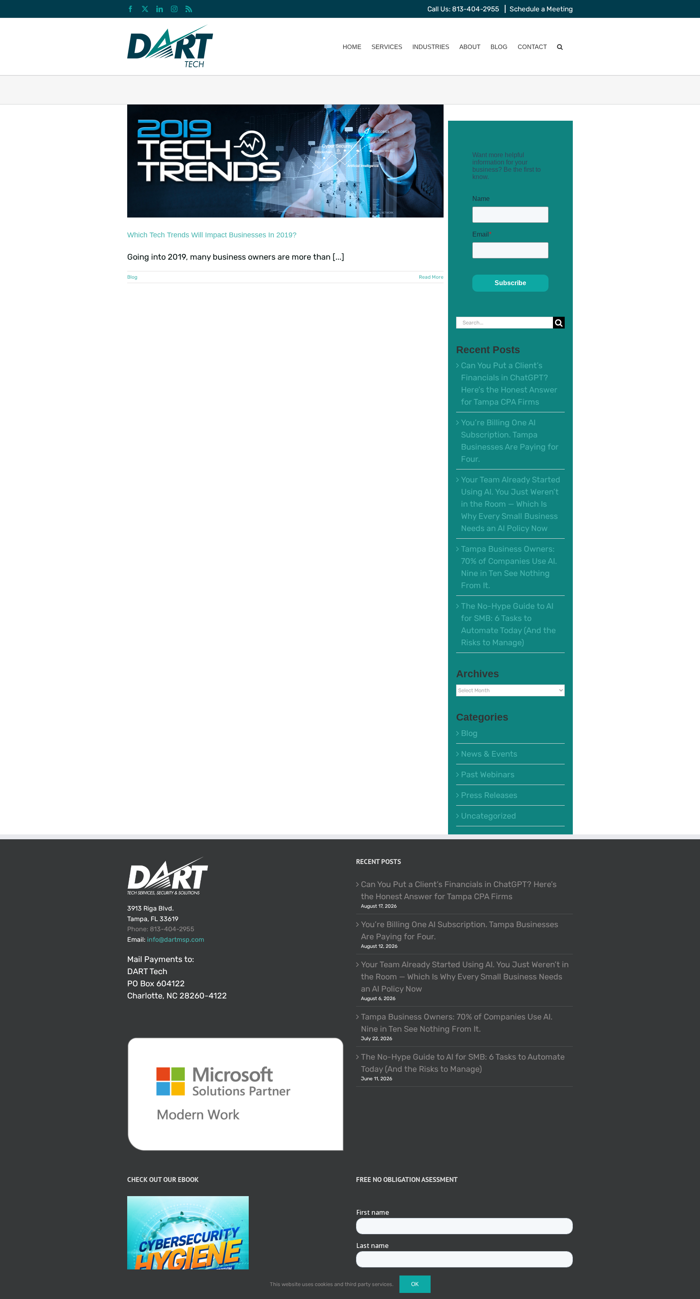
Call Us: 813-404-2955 (463, 9)
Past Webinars (487, 774)
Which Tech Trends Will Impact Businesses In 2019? (212, 235)
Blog (132, 277)
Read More (431, 277)
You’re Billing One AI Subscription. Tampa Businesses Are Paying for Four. (459, 930)
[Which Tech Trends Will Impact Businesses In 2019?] (285, 161)
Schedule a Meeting (541, 9)
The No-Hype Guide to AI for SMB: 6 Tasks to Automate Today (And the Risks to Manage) (463, 1063)
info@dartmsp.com (175, 939)
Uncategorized (488, 816)
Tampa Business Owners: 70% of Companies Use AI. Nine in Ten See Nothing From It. (457, 1023)
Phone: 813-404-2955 (160, 929)
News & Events (489, 754)
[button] (560, 46)
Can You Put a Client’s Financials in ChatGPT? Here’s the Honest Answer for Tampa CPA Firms (459, 890)
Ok (415, 1284)
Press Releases (489, 795)
